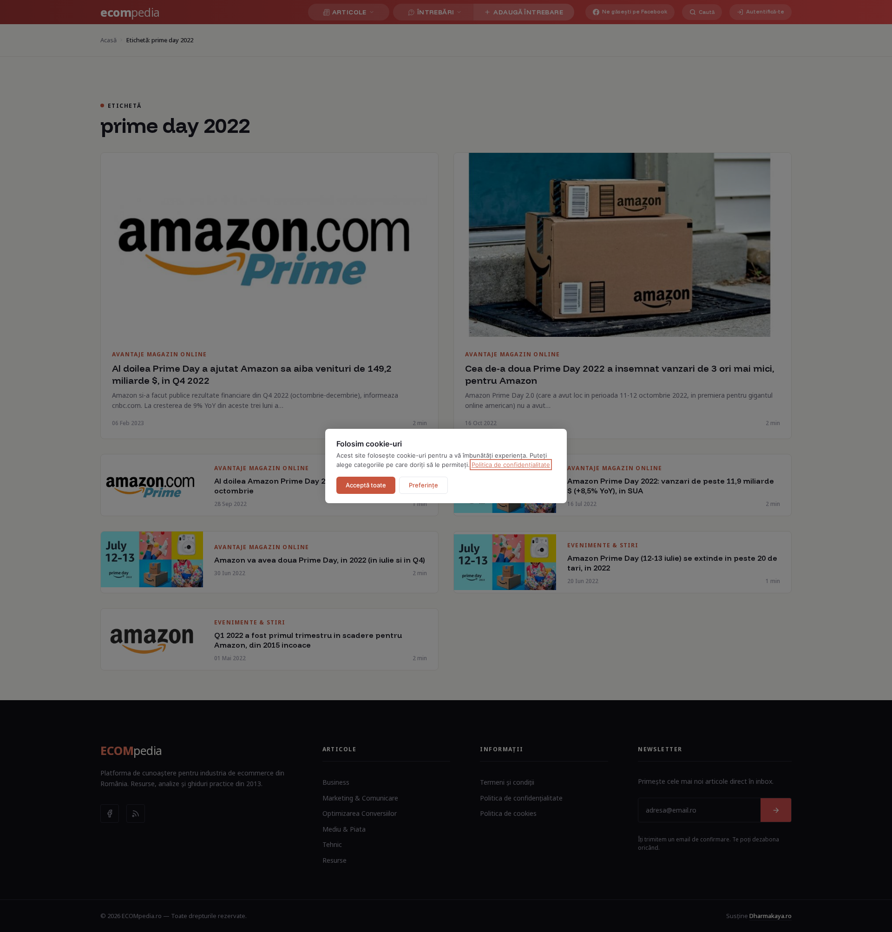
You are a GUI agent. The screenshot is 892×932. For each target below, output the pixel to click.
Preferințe (423, 485)
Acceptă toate (366, 485)
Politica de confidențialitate (511, 464)
